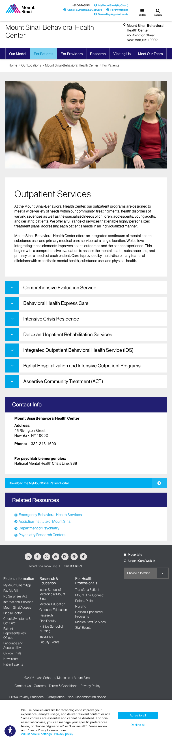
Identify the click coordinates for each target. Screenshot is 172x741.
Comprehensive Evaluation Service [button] (59, 288)
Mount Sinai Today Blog (43, 566)
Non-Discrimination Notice (86, 697)
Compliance (55, 697)
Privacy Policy (90, 686)
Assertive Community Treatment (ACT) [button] (63, 381)
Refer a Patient (85, 601)
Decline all (138, 724)
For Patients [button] (43, 54)
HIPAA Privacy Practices (26, 697)
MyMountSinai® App (17, 585)
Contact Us (23, 686)
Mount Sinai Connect (89, 595)
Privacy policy (63, 734)
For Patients (110, 65)
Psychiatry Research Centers (42, 535)
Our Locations (31, 65)
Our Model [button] (17, 54)
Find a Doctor (12, 613)
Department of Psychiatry (39, 528)
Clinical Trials (12, 653)
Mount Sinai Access (17, 608)
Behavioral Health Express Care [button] (55, 303)
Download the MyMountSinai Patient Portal (39, 483)
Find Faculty (47, 621)
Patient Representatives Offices (14, 633)
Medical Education (52, 604)
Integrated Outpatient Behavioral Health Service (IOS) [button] (78, 350)
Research (46, 615)
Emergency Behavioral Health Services (50, 514)
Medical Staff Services (90, 622)
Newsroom (11, 659)
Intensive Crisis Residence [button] (51, 319)
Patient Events (13, 664)
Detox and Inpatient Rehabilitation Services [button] (67, 334)
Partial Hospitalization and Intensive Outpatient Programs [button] (82, 366)
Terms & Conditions (63, 686)
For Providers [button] (72, 54)
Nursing (80, 606)
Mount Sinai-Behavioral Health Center (145, 27)
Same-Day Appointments (113, 14)
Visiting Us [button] (122, 54)
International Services (18, 602)
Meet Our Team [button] (150, 54)
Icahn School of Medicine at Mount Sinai (52, 594)
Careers (40, 686)
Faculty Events (49, 642)
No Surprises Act (15, 596)
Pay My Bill (10, 591)
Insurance (46, 637)
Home (13, 65)
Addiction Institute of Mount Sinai (45, 521)
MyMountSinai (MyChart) (113, 5)
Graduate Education (53, 610)
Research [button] (98, 54)
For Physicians (119, 9)
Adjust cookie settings (36, 734)
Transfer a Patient (87, 590)
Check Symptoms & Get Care (84, 9)
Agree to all (138, 715)
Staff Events (83, 628)
